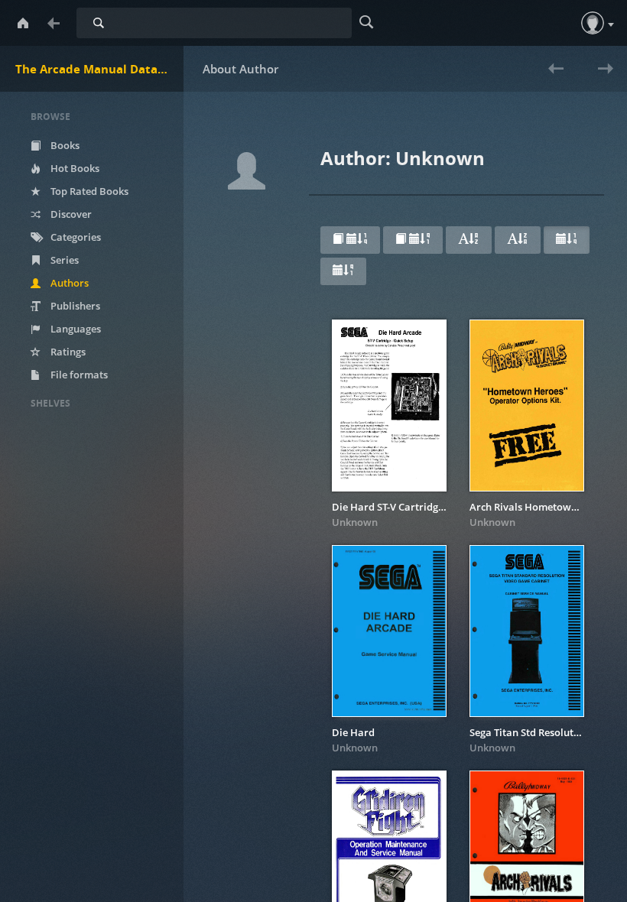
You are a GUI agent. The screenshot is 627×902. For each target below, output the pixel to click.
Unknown (355, 522)
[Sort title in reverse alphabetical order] (518, 240)
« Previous (548, 78)
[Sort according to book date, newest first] (350, 240)
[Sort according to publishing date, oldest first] (343, 271)
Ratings (67, 352)
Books (64, 145)
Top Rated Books (88, 191)
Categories (74, 237)
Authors (68, 283)
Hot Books (73, 168)
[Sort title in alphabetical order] (469, 240)
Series (63, 260)
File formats (78, 374)
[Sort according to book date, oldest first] (413, 240)
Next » (602, 78)
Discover (70, 214)
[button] (593, 23)
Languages (74, 329)
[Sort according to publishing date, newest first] (567, 240)
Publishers (74, 306)
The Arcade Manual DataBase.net (99, 68)
